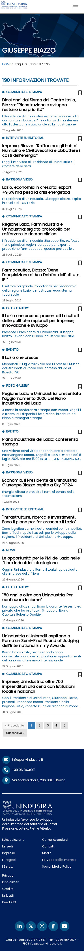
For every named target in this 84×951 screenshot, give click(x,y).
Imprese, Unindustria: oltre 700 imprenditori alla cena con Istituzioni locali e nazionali (38, 686)
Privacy (7, 875)
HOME (6, 64)
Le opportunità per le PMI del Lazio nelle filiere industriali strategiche (41, 560)
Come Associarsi (55, 839)
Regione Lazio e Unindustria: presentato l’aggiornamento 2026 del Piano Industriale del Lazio (41, 398)
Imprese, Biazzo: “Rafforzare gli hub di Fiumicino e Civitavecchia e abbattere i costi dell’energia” (41, 150)
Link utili (8, 895)
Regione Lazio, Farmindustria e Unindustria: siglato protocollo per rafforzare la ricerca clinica (36, 229)
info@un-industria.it (26, 759)
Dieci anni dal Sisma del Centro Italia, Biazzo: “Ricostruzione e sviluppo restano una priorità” (39, 104)
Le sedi (7, 846)
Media (47, 853)
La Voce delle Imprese (59, 860)
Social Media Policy (56, 866)
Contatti (48, 846)
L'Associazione (13, 839)
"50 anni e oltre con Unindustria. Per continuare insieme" (37, 597)
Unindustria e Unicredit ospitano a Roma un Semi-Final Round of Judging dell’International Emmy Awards (40, 640)
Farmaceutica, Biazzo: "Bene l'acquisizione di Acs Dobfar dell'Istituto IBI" (41, 274)
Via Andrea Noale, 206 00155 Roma (37, 780)
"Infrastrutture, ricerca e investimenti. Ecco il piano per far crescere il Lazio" (39, 519)
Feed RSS (9, 902)
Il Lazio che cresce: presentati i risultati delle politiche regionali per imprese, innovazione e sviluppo (40, 320)
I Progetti (9, 860)
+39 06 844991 (22, 770)
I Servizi (7, 866)
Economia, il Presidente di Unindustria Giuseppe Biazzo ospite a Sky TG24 (39, 482)
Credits (7, 889)
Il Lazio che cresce (20, 357)
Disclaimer (10, 882)
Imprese (8, 853)
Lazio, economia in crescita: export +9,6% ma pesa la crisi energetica (36, 189)
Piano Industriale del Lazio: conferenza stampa (40, 441)
